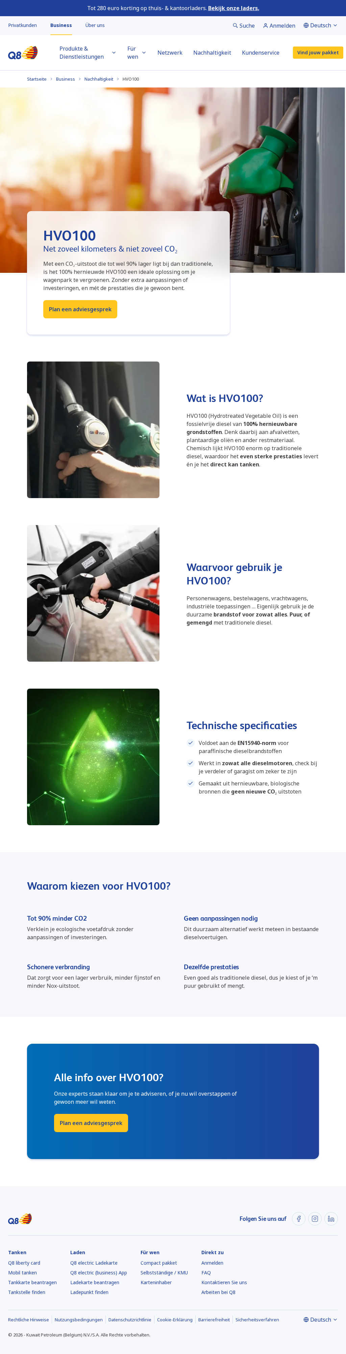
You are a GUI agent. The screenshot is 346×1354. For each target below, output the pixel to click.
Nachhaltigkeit (98, 79)
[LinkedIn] (331, 1219)
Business (61, 25)
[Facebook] (298, 1219)
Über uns (95, 25)
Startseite (37, 79)
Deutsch (320, 25)
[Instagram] (315, 1219)
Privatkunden (22, 25)
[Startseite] (23, 52)
